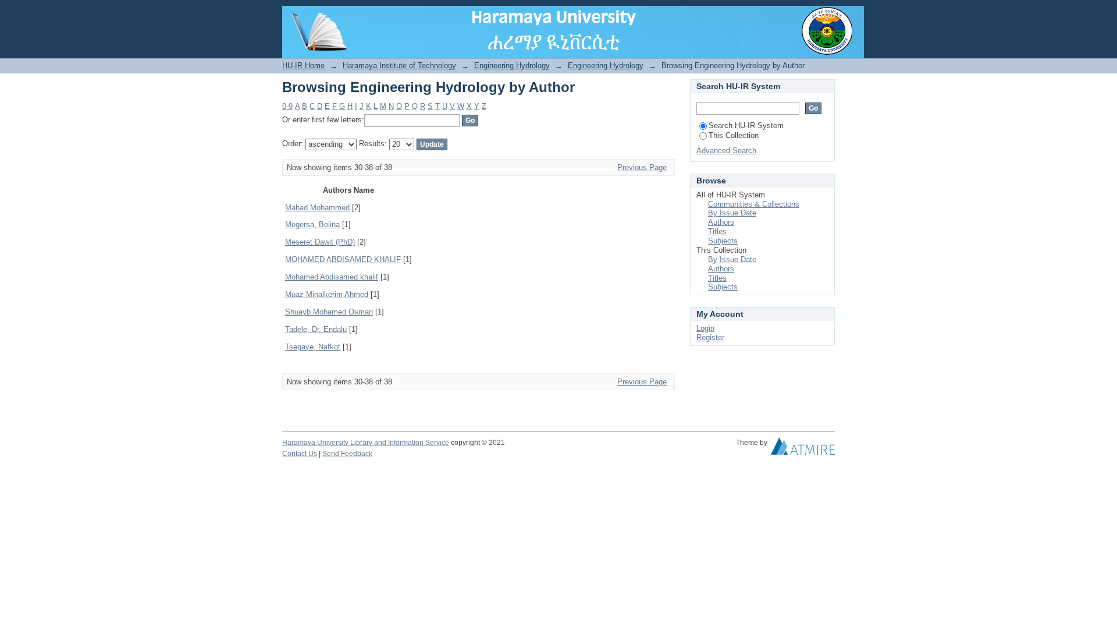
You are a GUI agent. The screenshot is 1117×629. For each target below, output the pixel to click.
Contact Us (299, 454)
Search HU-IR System (746, 125)
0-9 (287, 106)
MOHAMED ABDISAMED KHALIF (343, 259)
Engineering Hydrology (512, 65)
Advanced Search (726, 150)
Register (710, 337)
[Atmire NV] (803, 449)
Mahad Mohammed (317, 207)
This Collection (734, 135)
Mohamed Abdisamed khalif (331, 277)
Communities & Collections (753, 204)
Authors (721, 222)
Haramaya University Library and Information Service (365, 443)
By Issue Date (732, 213)
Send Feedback (347, 454)
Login (826, 14)
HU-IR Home (303, 65)
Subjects (723, 240)
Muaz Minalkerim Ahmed (326, 294)
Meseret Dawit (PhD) (320, 242)
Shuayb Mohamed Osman (329, 312)
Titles (717, 231)
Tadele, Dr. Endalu (316, 329)
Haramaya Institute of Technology (399, 65)
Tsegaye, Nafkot (312, 346)
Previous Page (642, 167)
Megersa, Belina (312, 224)
